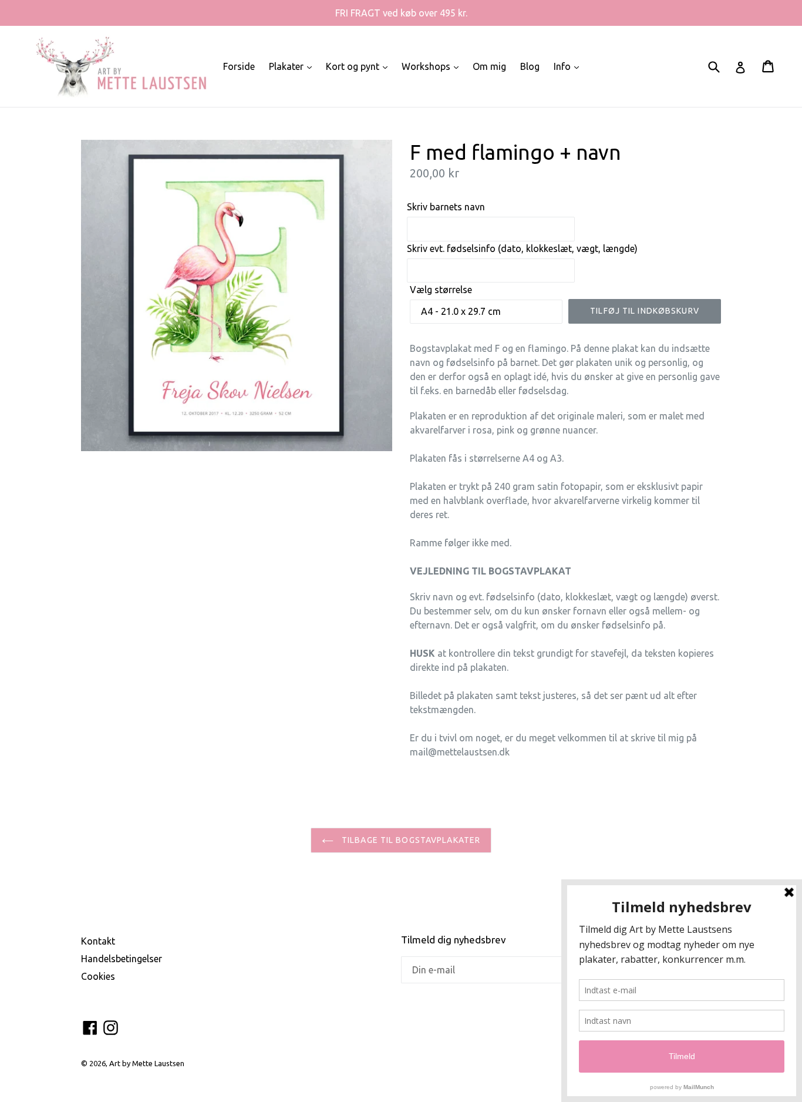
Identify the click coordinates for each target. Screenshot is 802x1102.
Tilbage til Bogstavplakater (409, 840)
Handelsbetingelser (121, 958)
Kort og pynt (359, 66)
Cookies (98, 976)
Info (569, 66)
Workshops (433, 66)
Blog (530, 66)
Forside (239, 66)
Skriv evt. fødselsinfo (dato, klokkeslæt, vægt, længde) (522, 248)
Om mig (489, 66)
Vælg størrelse (441, 289)
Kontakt (98, 941)
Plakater (293, 66)
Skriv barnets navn (446, 206)
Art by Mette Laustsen (146, 1063)
